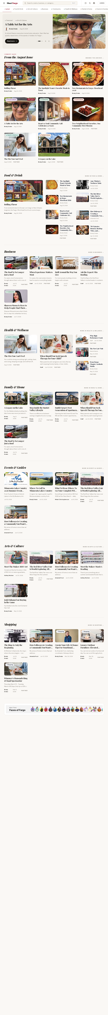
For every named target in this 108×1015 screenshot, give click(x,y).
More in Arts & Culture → (93, 546)
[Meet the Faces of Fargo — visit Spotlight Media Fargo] (54, 709)
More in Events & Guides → (93, 468)
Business (45, 9)
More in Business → (96, 252)
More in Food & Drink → (94, 176)
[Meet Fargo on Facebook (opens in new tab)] (94, 3)
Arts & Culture (33, 9)
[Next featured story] (48, 41)
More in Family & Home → (94, 388)
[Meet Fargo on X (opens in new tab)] (90, 3)
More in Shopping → (96, 625)
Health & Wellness (71, 9)
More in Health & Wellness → (92, 331)
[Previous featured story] (45, 41)
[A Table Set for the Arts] (79, 31)
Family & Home (87, 9)
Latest (7, 9)
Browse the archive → (95, 58)
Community (57, 9)
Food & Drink (18, 9)
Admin (102, 3)
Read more (11, 41)
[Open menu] (4, 3)
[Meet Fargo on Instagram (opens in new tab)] (85, 3)
